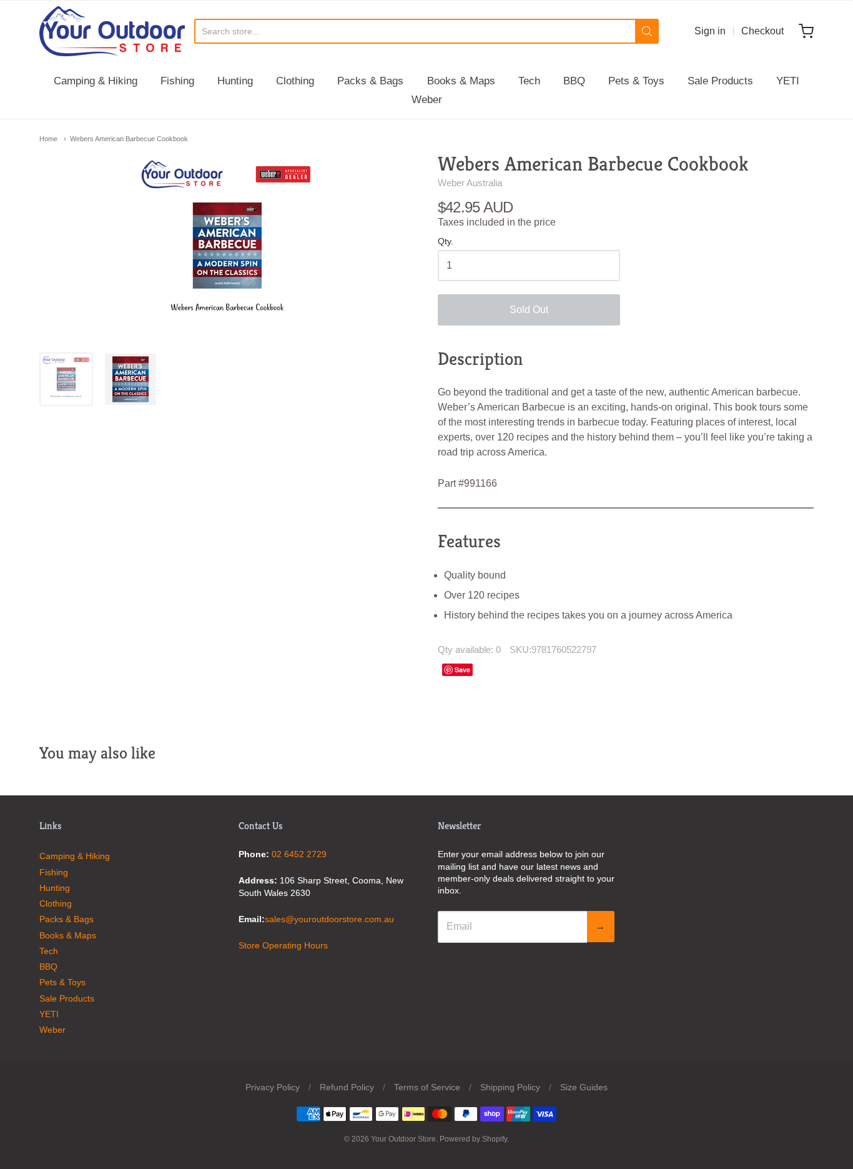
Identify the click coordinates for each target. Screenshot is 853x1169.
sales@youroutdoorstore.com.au (329, 919)
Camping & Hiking (95, 81)
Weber (427, 100)
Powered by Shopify (473, 1139)
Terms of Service (427, 1087)
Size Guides (584, 1087)
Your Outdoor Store (403, 1139)
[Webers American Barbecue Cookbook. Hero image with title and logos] (66, 379)
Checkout (762, 31)
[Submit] (647, 31)
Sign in (710, 31)
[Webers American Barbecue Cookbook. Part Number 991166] (130, 379)
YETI (787, 81)
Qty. (445, 241)
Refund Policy (347, 1087)
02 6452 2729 (299, 854)
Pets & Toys (636, 81)
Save (462, 669)
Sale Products (720, 81)
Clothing (295, 81)
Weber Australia (470, 182)
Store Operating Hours (283, 945)
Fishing (177, 81)
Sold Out (529, 309)
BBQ (574, 81)
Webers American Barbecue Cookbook (129, 138)
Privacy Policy (272, 1087)
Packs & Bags (370, 81)
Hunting (235, 81)
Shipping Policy (510, 1087)
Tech (529, 81)
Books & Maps (461, 81)
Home (48, 138)
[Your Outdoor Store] (112, 31)
